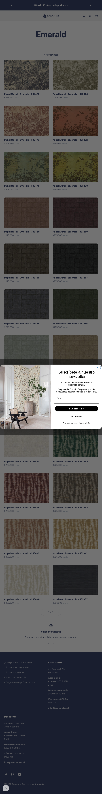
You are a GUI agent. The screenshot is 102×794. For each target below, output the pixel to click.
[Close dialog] (99, 367)
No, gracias (76, 417)
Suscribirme (76, 409)
